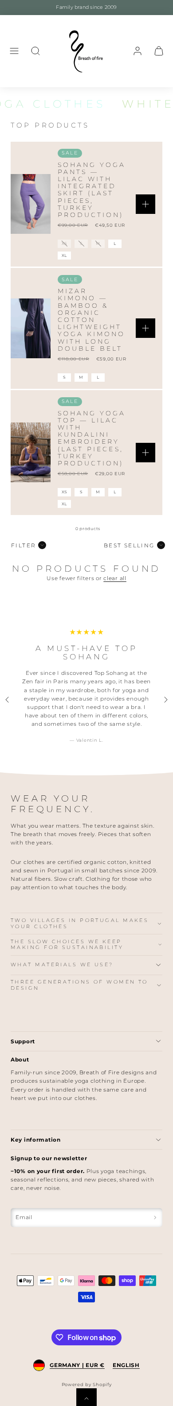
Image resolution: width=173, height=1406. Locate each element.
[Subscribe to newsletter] (155, 1218)
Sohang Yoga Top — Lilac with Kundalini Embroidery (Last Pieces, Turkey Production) (92, 438)
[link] (137, 51)
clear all (114, 578)
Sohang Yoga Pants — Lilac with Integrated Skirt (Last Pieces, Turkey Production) (92, 189)
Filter (23, 545)
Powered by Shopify (87, 1384)
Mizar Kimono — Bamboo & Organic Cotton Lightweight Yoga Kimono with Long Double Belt (92, 319)
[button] (14, 51)
